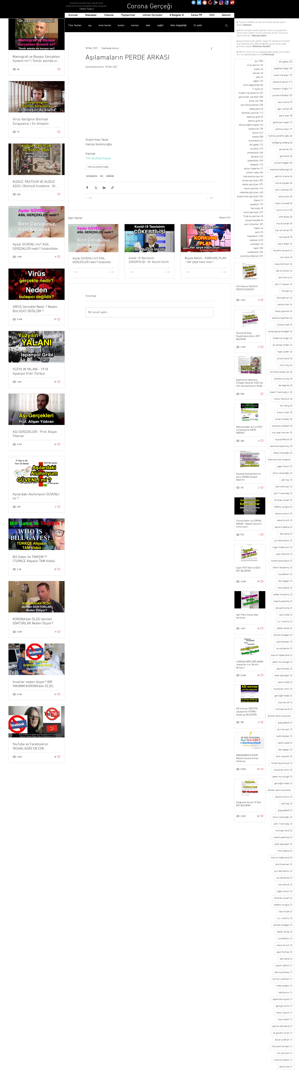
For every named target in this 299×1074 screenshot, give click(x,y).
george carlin (285, 1006)
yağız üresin (286, 466)
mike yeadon (285, 985)
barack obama (285, 527)
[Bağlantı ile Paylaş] (112, 187)
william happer (284, 162)
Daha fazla (199, 25)
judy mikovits (285, 554)
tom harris (286, 277)
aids (148, 25)
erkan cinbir (286, 412)
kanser (135, 25)
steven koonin (285, 513)
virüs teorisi (104, 25)
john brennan (285, 486)
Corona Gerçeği (149, 6)
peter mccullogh (284, 662)
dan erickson (285, 270)
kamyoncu (287, 992)
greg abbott (286, 722)
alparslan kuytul (284, 999)
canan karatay (284, 75)
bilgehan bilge (284, 68)
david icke (287, 1066)
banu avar (287, 115)
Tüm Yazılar (74, 25)
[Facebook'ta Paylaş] (87, 187)
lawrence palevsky (282, 446)
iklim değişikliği (178, 25)
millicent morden (283, 1046)
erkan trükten (285, 419)
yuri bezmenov (284, 540)
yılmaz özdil (286, 324)
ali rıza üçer (286, 729)
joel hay (288, 479)
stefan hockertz (284, 594)
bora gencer (286, 297)
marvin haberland (283, 655)
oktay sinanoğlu (284, 453)
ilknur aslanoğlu (284, 473)
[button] (226, 25)
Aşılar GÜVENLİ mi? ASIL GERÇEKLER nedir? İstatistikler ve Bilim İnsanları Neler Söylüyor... (93, 260)
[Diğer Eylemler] (211, 48)
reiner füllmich (284, 399)
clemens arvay (284, 378)
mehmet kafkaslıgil (282, 169)
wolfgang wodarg (283, 142)
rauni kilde (287, 614)
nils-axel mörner (283, 432)
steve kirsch (286, 520)
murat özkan (285, 223)
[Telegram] (193, 2)
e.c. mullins (286, 621)
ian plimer (287, 149)
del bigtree (287, 385)
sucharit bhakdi (283, 95)
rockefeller (286, 574)
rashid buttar (285, 641)
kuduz (121, 25)
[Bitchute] (210, 2)
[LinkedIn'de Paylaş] (104, 187)
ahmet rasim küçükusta (281, 716)
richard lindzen (284, 1060)
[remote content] (149, 105)
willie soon (286, 196)
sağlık (160, 25)
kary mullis (286, 102)
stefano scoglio (284, 506)
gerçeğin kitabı (284, 695)
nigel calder (286, 351)
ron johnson (286, 1053)
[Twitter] (199, 2)
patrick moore (285, 176)
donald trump (285, 608)
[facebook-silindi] (227, 2)
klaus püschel (285, 311)
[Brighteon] (216, 2)
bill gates (287, 61)
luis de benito (285, 648)
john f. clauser (285, 284)
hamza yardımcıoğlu (98, 167)
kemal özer (286, 304)
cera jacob (287, 237)
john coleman (285, 189)
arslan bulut (286, 358)
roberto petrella (284, 601)
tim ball (288, 291)
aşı (90, 25)
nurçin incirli (285, 210)
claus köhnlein (284, 264)
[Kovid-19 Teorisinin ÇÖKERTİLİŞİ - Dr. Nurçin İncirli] (150, 238)
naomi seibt (286, 682)
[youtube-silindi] (232, 2)
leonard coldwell (283, 426)
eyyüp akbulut (285, 439)
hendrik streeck (284, 250)
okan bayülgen (284, 675)
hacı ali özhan (285, 230)
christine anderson (282, 372)
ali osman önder (284, 345)
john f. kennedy (284, 493)
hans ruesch (285, 1012)
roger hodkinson (283, 547)
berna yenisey (285, 972)
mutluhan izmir (284, 689)
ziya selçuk (286, 702)
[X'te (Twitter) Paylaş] (95, 187)
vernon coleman (283, 979)
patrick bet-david (283, 1026)
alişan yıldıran (285, 1039)
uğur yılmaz (286, 109)
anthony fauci (285, 129)
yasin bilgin (286, 243)
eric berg (287, 405)
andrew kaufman (283, 318)
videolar (110, 175)
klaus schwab (285, 203)
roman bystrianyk (283, 560)
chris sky (287, 365)
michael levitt (285, 709)
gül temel (287, 156)
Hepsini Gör (225, 217)
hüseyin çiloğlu (284, 88)
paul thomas (286, 668)
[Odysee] (204, 2)
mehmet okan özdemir (281, 459)
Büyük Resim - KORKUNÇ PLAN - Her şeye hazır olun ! (205, 260)
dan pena (287, 533)
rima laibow (286, 587)
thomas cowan (284, 500)
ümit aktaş (287, 216)
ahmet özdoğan (284, 635)
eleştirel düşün (284, 82)
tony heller (286, 1019)
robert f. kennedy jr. (282, 392)
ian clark (287, 257)
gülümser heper (284, 122)
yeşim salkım (285, 965)
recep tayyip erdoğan (281, 331)
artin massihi (285, 756)
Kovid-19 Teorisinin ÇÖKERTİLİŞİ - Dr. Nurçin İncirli (149, 260)
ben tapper (286, 581)
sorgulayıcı (91, 175)
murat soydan (285, 183)
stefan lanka (286, 628)
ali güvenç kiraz (284, 1033)
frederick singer (284, 338)
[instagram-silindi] (221, 2)
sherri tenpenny (284, 567)
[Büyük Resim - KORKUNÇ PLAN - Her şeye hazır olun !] (206, 238)
